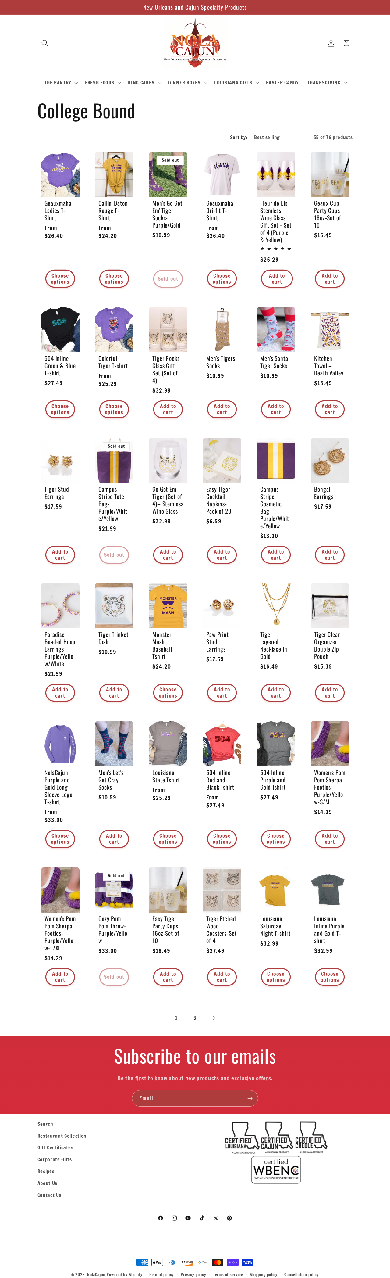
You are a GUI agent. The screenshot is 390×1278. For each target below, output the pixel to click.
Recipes (46, 1171)
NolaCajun (96, 1274)
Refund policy (161, 1274)
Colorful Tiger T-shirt (113, 362)
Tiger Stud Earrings (56, 493)
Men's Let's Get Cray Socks (111, 780)
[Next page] (214, 1018)
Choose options (60, 278)
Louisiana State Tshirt (166, 776)
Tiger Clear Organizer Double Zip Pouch (327, 645)
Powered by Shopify (125, 1274)
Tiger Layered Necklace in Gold (273, 645)
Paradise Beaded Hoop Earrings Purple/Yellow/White (60, 649)
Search (45, 1123)
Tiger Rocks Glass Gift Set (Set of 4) (166, 369)
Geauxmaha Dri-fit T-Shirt (219, 210)
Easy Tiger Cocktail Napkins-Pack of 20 (219, 500)
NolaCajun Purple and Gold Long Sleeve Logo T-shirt (58, 787)
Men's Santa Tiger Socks (274, 362)
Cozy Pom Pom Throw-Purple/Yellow (112, 929)
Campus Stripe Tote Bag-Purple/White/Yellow (112, 504)
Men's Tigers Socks (220, 362)
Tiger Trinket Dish (113, 638)
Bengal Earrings (324, 493)
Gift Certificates (55, 1147)
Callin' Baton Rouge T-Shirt (113, 210)
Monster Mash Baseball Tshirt (162, 645)
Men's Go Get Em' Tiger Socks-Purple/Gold (167, 214)
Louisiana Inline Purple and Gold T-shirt (329, 929)
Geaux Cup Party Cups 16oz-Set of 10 (327, 214)
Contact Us (49, 1194)
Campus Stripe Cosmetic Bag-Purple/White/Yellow (274, 508)
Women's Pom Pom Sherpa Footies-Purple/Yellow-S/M (330, 787)
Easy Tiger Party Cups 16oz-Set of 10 (165, 929)
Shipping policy (264, 1274)
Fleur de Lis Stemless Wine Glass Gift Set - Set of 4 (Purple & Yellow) (276, 221)
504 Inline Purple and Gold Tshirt (273, 780)
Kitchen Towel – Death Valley (329, 366)
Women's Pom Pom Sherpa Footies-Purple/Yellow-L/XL (60, 933)
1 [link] (176, 1018)
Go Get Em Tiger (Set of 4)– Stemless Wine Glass (167, 500)
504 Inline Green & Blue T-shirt (60, 366)
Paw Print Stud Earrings (217, 642)
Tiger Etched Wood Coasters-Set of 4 (221, 929)
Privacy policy (193, 1274)
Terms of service (228, 1274)
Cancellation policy (301, 1274)
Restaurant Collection (62, 1135)
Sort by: (238, 137)
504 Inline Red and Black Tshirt (220, 780)
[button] (45, 43)
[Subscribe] (250, 1098)
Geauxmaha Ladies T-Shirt (58, 210)
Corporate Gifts (54, 1159)
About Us (47, 1182)
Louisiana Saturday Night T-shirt (275, 926)
